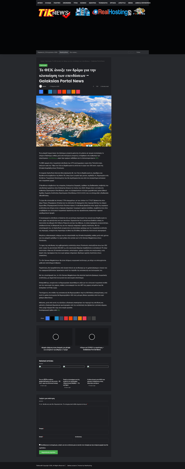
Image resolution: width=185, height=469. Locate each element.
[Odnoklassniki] (73, 92)
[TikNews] (54, 13)
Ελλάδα (48, 3)
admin (44, 86)
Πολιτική (57, 3)
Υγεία (76, 3)
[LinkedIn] (50, 92)
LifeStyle (122, 3)
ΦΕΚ (96, 158)
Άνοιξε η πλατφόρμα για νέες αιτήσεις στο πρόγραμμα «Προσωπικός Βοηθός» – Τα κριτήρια (71, 382)
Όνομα (41, 428)
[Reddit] (64, 92)
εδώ (58, 310)
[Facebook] (41, 92)
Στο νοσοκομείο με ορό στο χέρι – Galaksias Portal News (87, 52)
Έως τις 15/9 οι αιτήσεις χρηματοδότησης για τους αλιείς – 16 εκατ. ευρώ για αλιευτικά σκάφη (49, 381)
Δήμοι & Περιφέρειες (143, 3)
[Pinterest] (59, 92)
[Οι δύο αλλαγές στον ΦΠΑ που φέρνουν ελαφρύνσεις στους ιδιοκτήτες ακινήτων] (97, 372)
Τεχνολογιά (103, 3)
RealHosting (88, 465)
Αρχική (40, 3)
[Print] (94, 318)
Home (42, 61)
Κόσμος (83, 3)
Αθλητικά (92, 3)
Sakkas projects (72, 465)
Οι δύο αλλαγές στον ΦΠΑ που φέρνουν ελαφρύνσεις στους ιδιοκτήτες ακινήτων (96, 381)
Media (130, 3)
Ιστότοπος (78, 436)
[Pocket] (78, 92)
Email (41, 436)
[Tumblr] (55, 92)
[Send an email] (46, 86)
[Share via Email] (89, 318)
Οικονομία (67, 3)
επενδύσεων (52, 158)
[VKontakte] (69, 92)
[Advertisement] (92, 35)
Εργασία (113, 3)
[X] (46, 92)
